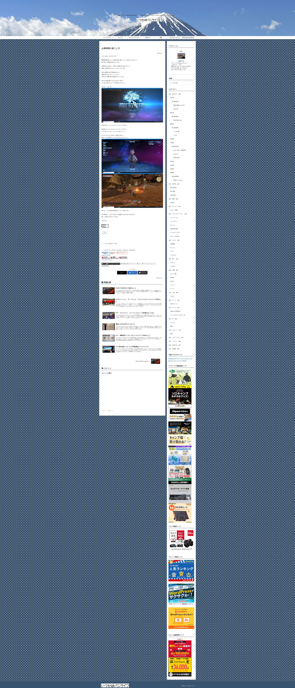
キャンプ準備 (174, 210)
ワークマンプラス (175, 232)
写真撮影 (172, 244)
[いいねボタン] (104, 225)
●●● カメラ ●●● (174, 240)
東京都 (172, 161)
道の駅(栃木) (175, 116)
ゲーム (104, 263)
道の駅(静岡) (175, 176)
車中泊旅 (172, 191)
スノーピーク (174, 217)
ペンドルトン (174, 221)
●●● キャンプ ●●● (175, 206)
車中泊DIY (173, 195)
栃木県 (172, 112)
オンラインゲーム (132, 263)
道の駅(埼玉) (175, 101)
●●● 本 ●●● (173, 318)
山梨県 (172, 165)
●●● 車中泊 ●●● (174, 184)
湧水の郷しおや (177, 120)
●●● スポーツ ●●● (175, 330)
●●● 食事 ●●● (173, 270)
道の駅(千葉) (175, 146)
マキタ (172, 296)
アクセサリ (173, 255)
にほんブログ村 (106, 255)
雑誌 (171, 326)
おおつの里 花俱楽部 (179, 150)
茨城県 (172, 139)
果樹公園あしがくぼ (178, 105)
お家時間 (124, 263)
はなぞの (175, 109)
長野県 (172, 169)
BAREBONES (174, 228)
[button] (192, 83)
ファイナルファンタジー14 (114, 263)
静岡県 (172, 172)
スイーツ (172, 285)
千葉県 (172, 142)
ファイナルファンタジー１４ (150, 263)
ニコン (172, 251)
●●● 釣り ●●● (173, 259)
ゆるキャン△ (174, 303)
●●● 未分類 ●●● (174, 348)
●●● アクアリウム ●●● (176, 337)
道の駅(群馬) (175, 127)
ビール (172, 288)
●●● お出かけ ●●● (175, 94)
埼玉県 (172, 97)
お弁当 (172, 281)
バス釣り (172, 266)
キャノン (172, 247)
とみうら (175, 154)
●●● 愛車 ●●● (173, 199)
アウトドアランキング (107, 259)
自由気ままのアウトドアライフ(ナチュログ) (180, 358)
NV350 (172, 202)
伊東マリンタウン (178, 180)
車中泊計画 (173, 187)
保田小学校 (176, 157)
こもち (175, 135)
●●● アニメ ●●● (174, 300)
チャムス (172, 225)
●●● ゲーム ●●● (174, 307)
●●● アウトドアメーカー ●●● (178, 214)
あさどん (181, 61)
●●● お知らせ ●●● (175, 345)
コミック (172, 322)
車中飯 (172, 277)
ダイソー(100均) (174, 236)
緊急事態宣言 (106, 265)
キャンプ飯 (173, 273)
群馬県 (172, 124)
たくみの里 (176, 131)
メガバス (172, 262)
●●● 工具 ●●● (173, 292)
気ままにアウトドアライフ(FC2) (177, 360)
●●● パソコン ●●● (175, 341)
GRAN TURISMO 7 (175, 311)
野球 (171, 333)
